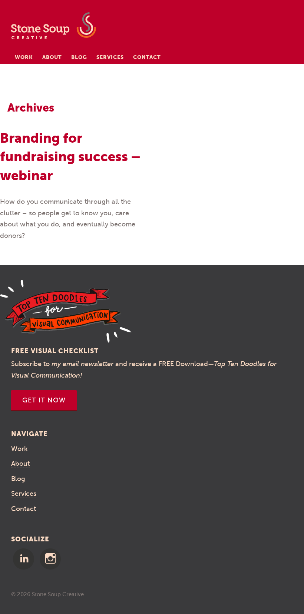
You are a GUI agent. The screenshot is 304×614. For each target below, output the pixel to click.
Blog (79, 57)
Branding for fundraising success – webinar (70, 156)
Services (110, 57)
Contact (147, 57)
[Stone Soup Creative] (53, 28)
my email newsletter (82, 364)
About (52, 57)
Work (24, 57)
